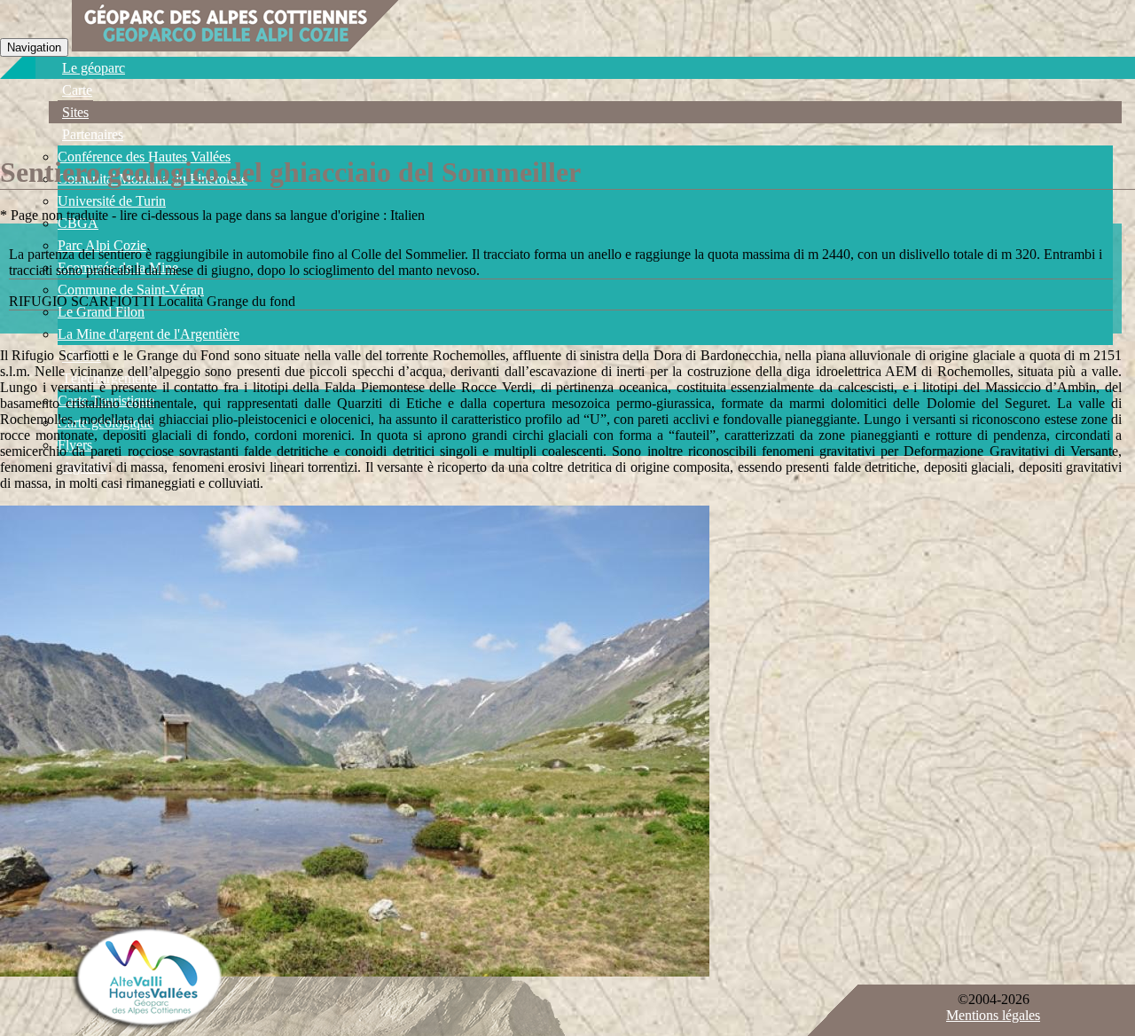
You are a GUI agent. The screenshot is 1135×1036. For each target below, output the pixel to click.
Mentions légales (993, 1015)
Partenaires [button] (92, 134)
